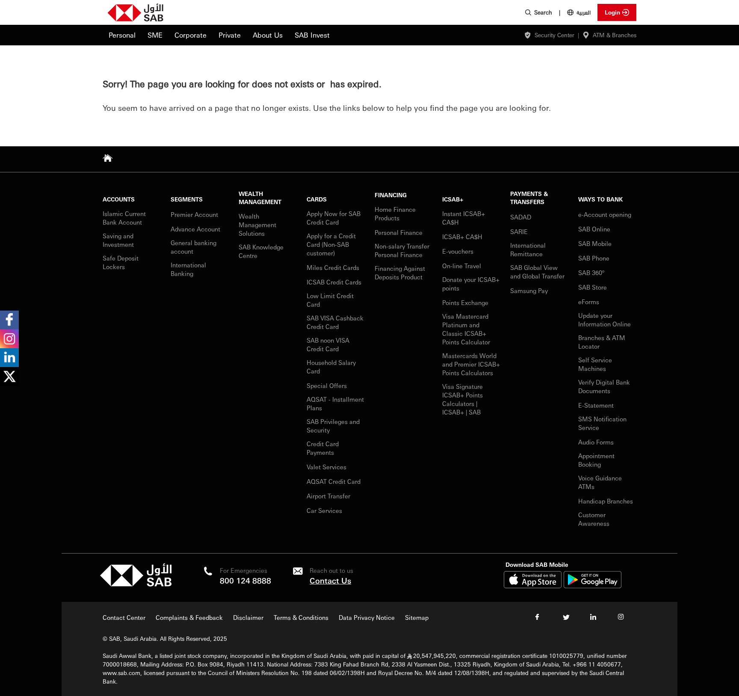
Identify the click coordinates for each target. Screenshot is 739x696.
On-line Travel (461, 266)
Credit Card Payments (323, 448)
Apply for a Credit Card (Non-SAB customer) (331, 244)
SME (155, 34)
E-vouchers (457, 251)
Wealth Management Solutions (257, 224)
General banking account (193, 247)
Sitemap (417, 617)
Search (543, 12)
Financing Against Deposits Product (400, 272)
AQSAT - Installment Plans (335, 403)
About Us (268, 34)
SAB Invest (312, 34)
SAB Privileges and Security (333, 426)
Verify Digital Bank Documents (604, 386)
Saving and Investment (118, 240)
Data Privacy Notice (367, 617)
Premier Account (194, 214)
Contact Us (330, 580)
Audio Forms (596, 442)
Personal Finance (399, 232)
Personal (122, 34)
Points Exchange (465, 302)
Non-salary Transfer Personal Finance (402, 250)
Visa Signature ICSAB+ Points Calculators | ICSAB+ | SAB (462, 399)
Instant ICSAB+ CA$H (463, 218)
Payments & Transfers (529, 197)
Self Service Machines (595, 364)
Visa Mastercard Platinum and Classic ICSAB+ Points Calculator (466, 329)
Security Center (554, 35)
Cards (317, 199)
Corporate (190, 34)
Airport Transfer (329, 496)
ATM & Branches (614, 35)
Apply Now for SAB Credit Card (334, 218)
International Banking (188, 269)
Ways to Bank (600, 199)
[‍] (135, 584)
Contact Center (124, 617)
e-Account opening (604, 214)
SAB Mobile (595, 243)
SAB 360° (592, 272)
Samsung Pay (529, 290)
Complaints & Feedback (189, 617)
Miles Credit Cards (333, 267)
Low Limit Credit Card (330, 300)
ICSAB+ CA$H (462, 236)
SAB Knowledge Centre (261, 251)
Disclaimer (248, 617)
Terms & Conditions (301, 617)
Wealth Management (260, 197)
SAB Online (594, 229)
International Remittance (528, 249)
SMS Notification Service (602, 423)
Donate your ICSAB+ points (471, 283)
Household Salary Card (331, 366)
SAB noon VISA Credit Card (328, 344)
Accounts (119, 199)
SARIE (519, 231)
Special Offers (327, 385)
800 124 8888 (245, 580)
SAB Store (592, 287)
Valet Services (326, 467)
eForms (588, 301)
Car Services (325, 510)
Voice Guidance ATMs (600, 482)
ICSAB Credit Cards (334, 282)
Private (230, 34)
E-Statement (596, 405)
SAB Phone (593, 258)
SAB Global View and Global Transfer (537, 272)
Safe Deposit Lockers (121, 262)
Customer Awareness (593, 519)
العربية (583, 12)
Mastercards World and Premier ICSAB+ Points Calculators (471, 364)
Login (612, 12)
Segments (187, 199)
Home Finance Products (395, 213)
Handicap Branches (605, 501)
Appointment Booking (596, 460)
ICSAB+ (453, 199)
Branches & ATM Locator (601, 342)
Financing (391, 194)
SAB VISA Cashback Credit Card (335, 322)
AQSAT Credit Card (334, 481)
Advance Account (195, 229)
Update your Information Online (604, 319)
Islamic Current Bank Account (124, 218)
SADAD (520, 217)
